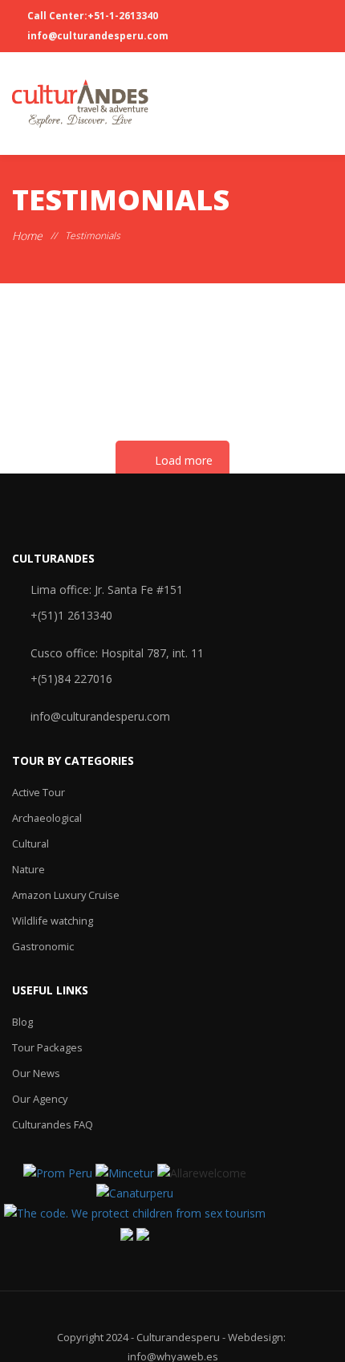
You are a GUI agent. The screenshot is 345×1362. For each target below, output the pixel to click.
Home (27, 235)
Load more (184, 460)
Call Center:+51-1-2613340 (91, 15)
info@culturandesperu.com (96, 36)
